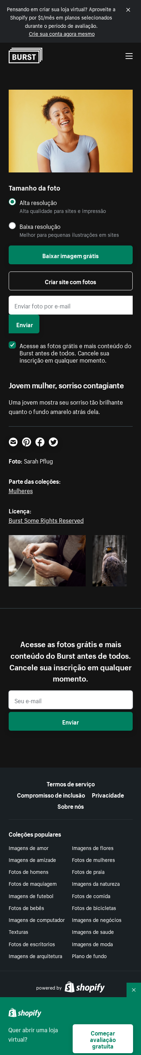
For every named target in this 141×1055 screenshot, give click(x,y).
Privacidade (108, 794)
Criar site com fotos (70, 281)
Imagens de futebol (31, 896)
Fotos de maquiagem (33, 883)
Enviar (24, 324)
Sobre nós (70, 805)
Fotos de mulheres (93, 859)
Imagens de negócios (96, 919)
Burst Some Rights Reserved (46, 519)
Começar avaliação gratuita (103, 1039)
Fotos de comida (91, 896)
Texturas (18, 931)
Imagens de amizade (32, 859)
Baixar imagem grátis (70, 255)
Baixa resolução (40, 226)
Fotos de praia (88, 871)
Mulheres (21, 490)
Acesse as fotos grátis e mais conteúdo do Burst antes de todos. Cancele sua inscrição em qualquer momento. (75, 352)
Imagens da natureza (96, 883)
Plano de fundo (89, 956)
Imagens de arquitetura (35, 956)
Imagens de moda (92, 944)
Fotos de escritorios (32, 944)
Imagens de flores (93, 847)
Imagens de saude (93, 931)
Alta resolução (38, 202)
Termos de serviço (71, 783)
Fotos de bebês (26, 907)
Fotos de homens (28, 871)
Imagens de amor (28, 847)
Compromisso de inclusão (51, 794)
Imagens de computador (37, 919)
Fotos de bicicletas (94, 907)
